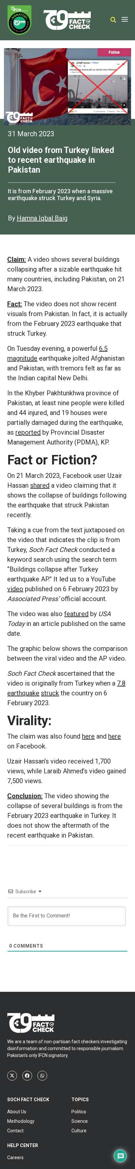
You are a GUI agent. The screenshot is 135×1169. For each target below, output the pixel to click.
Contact (15, 1130)
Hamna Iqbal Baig (42, 218)
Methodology (20, 1121)
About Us (16, 1111)
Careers (15, 1157)
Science (79, 1121)
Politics (78, 1111)
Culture (79, 1130)
